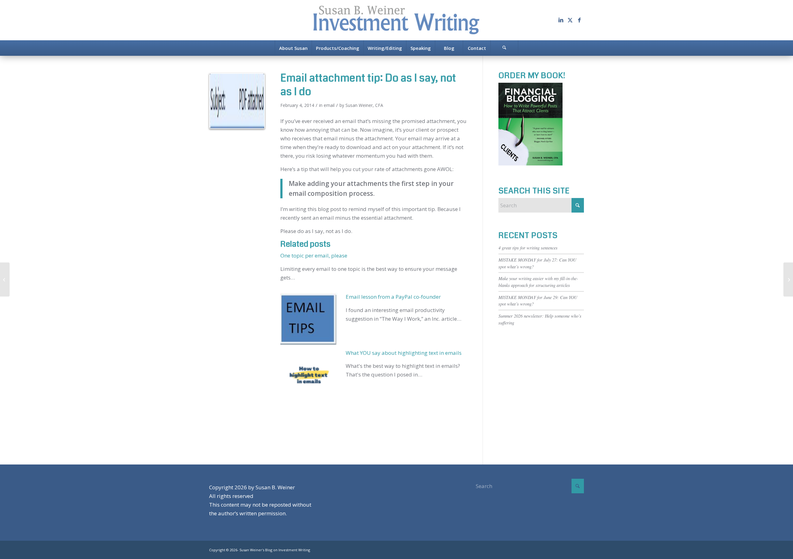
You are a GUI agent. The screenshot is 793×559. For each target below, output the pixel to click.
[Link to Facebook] (579, 20)
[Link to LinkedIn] (560, 20)
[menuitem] (293, 48)
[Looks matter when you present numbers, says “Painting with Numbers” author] (5, 279)
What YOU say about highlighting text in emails (404, 352)
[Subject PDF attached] (237, 101)
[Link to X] (570, 20)
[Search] (504, 48)
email (329, 105)
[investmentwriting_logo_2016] (396, 20)
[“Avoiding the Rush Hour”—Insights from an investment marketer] (788, 279)
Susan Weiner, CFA (364, 105)
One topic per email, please (313, 255)
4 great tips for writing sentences (528, 248)
